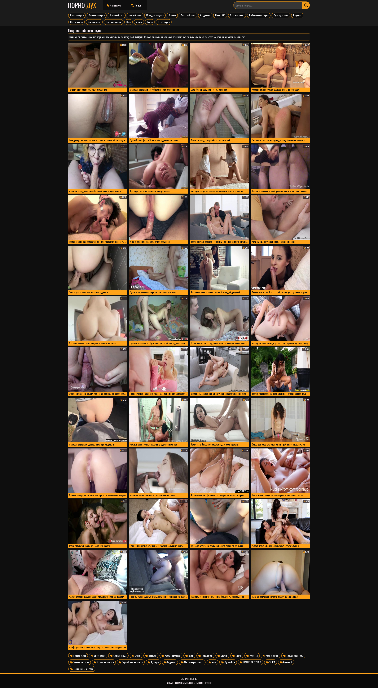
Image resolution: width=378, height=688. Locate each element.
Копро (150, 22)
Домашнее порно (97, 15)
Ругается (253, 655)
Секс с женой (76, 22)
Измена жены (94, 22)
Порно (82, 5)
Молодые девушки (155, 15)
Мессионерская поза (193, 662)
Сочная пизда (120, 655)
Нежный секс (135, 15)
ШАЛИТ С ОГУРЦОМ (251, 662)
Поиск (137, 5)
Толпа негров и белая (83, 669)
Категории (115, 5)
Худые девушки (281, 15)
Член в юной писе (105, 662)
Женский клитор (81, 662)
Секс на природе (113, 22)
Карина (223, 655)
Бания (238, 655)
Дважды (154, 662)
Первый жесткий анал (132, 662)
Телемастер (206, 655)
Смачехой (287, 662)
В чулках (297, 15)
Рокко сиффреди (172, 655)
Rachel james (271, 655)
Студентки (205, 15)
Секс (128, 22)
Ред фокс (171, 662)
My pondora (229, 662)
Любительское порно (258, 15)
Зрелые (172, 15)
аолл (213, 662)
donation (152, 655)
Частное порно (237, 15)
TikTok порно (164, 22)
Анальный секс (188, 15)
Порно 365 (220, 15)
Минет (139, 22)
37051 (272, 662)
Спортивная (99, 655)
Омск (190, 655)
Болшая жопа (79, 655)
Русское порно (77, 15)
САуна (137, 655)
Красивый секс (117, 15)
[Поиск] (306, 5)
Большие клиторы (294, 655)
